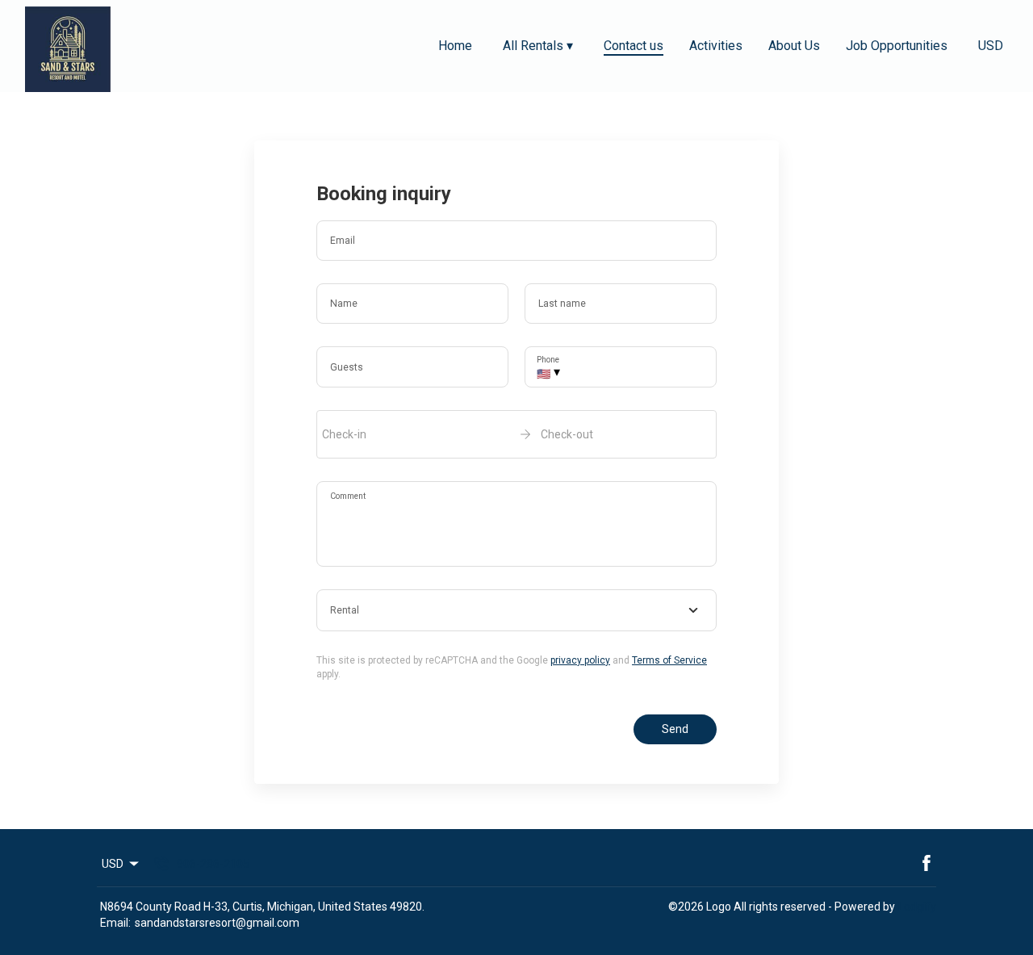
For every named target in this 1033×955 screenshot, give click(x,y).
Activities (715, 45)
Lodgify (917, 906)
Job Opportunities (896, 45)
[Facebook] (926, 863)
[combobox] (516, 610)
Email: (115, 922)
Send (675, 729)
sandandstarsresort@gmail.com (217, 922)
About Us (794, 45)
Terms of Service (669, 660)
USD (990, 45)
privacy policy (580, 660)
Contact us (633, 45)
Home (455, 45)
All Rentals (538, 45)
